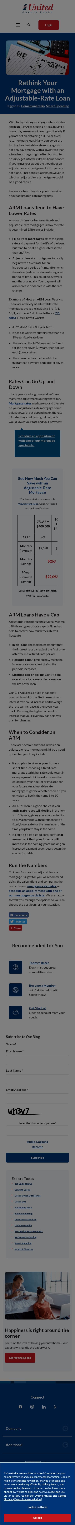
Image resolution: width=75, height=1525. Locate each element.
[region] (37, 1493)
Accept (37, 1517)
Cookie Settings (38, 1506)
